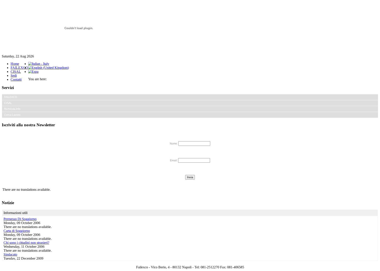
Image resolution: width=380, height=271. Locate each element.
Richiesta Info (12, 109)
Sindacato (10, 254)
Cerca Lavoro (12, 114)
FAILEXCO (19, 68)
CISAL (16, 71)
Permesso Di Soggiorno (20, 219)
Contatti (16, 79)
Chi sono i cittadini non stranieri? (26, 242)
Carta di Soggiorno (17, 231)
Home (15, 64)
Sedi (14, 75)
